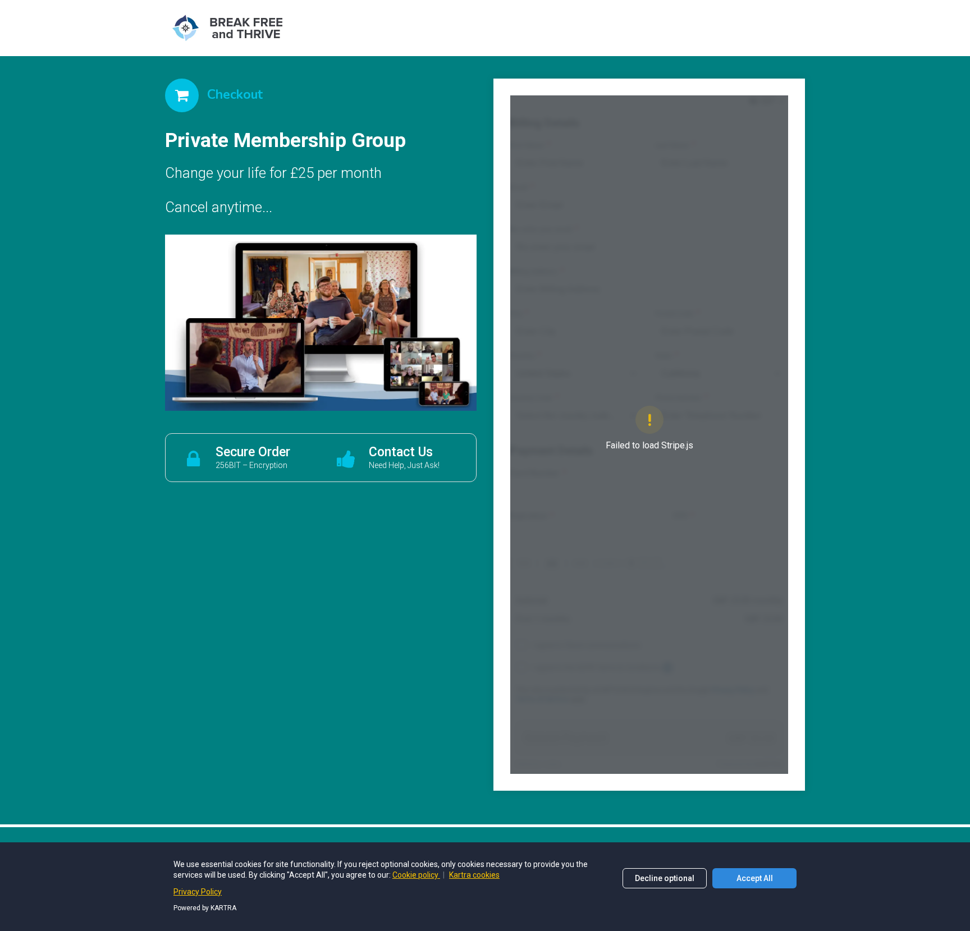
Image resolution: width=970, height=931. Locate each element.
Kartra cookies (474, 874)
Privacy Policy (197, 891)
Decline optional (664, 878)
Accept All (754, 878)
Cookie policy (416, 874)
